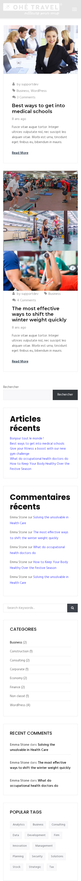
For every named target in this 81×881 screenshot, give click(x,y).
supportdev (29, 84)
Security (37, 856)
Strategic (35, 867)
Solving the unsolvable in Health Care (32, 747)
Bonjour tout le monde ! (27, 438)
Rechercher (11, 387)
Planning (18, 856)
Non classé (17, 696)
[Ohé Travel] (32, 9)
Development (36, 835)
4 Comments (26, 300)
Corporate (17, 669)
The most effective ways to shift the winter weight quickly (39, 314)
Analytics (18, 824)
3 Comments (26, 97)
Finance (15, 687)
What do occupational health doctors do (39, 458)
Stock (17, 867)
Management (44, 845)
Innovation (20, 845)
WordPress (39, 91)
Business (23, 91)
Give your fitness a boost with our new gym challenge (38, 451)
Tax (51, 867)
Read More (20, 153)
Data (16, 835)
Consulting (17, 660)
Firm (56, 835)
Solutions (57, 856)
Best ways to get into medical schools (38, 108)
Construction (19, 651)
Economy (16, 678)
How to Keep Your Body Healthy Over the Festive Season (40, 466)
